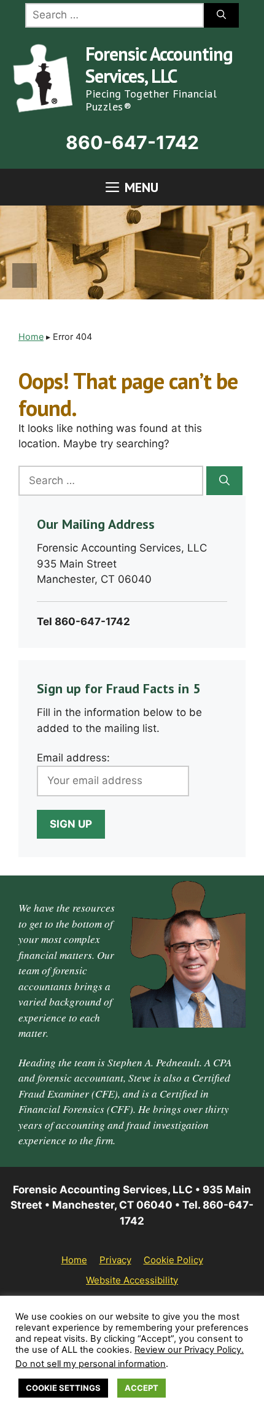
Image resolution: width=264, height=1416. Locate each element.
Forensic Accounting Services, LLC (159, 65)
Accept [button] (141, 1388)
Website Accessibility (132, 1280)
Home (31, 336)
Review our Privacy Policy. (189, 1349)
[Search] (221, 15)
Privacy (115, 1260)
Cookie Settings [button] (63, 1388)
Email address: (73, 758)
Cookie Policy (173, 1260)
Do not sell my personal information (90, 1363)
